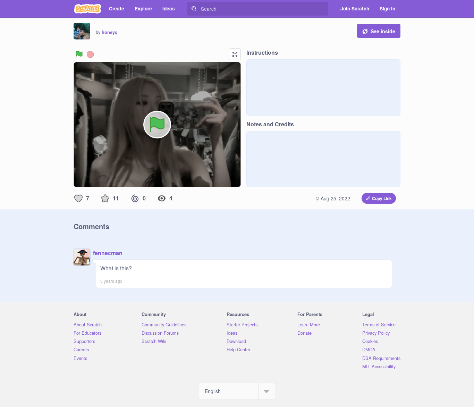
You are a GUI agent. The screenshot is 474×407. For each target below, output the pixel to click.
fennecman (107, 253)
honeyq (110, 32)
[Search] (194, 9)
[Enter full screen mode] (235, 54)
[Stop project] (90, 54)
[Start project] (79, 54)
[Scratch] (88, 8)
